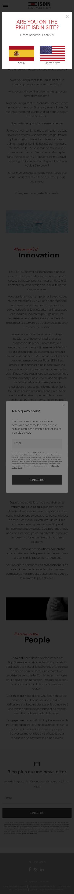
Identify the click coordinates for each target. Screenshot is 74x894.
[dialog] (37, 447)
